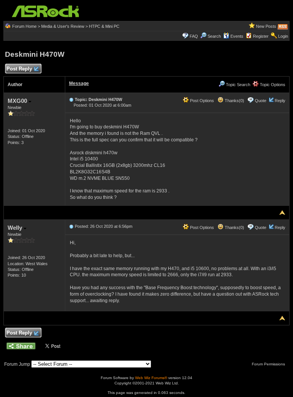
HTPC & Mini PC (104, 26)
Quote (260, 100)
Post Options (201, 100)
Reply (280, 100)
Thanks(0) (234, 100)
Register (261, 36)
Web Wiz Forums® (151, 378)
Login (283, 36)
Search (214, 36)
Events (236, 36)
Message (79, 83)
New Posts (266, 26)
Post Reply (19, 69)
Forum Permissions (269, 364)
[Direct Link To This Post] (71, 99)
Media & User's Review (62, 26)
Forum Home (24, 26)
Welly (16, 227)
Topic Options (272, 84)
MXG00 (18, 101)
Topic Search (237, 84)
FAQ (194, 36)
